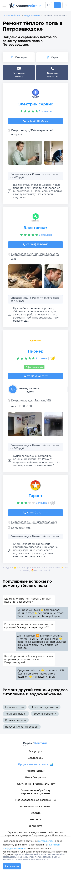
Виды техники (32, 15)
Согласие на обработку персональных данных (35, 792)
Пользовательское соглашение (35, 799)
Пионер (35, 351)
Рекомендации (35, 770)
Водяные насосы (15, 720)
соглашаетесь (45, 841)
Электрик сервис (35, 104)
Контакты (35, 819)
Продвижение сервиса (33, 764)
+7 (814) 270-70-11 (37, 512)
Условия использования (35, 806)
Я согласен (12, 866)
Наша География (35, 777)
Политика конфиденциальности (35, 783)
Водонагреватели (44, 713)
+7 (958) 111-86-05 (37, 120)
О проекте (35, 826)
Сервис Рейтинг (11, 15)
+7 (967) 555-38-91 (37, 244)
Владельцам (35, 757)
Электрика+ (36, 227)
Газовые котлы (14, 707)
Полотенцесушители (44, 707)
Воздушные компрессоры (21, 726)
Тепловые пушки (16, 713)
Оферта (35, 812)
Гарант (35, 495)
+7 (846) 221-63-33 (37, 375)
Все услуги (36, 751)
